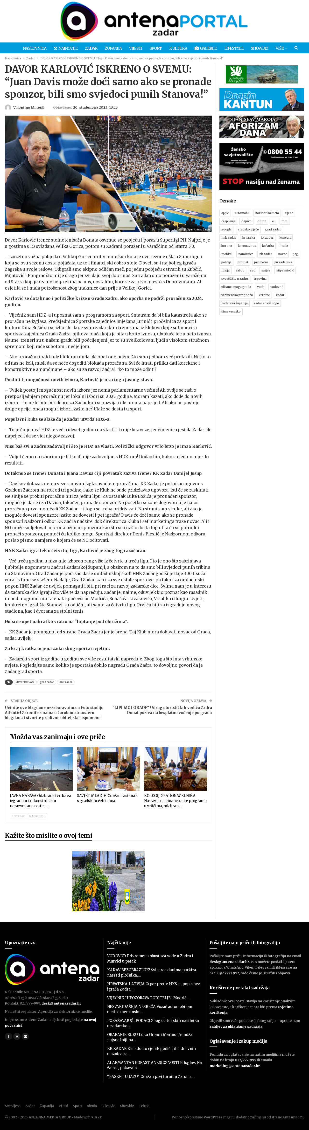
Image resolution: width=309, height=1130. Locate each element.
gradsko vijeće (248, 229)
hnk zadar (65, 682)
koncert (285, 237)
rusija (225, 270)
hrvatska (248, 237)
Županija (113, 48)
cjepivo (246, 221)
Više (280, 48)
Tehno (144, 1106)
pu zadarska (283, 262)
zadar (280, 295)
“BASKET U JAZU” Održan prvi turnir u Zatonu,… (151, 1076)
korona (226, 246)
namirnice (245, 254)
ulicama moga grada (236, 287)
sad (252, 270)
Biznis (92, 1106)
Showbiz (259, 48)
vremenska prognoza (237, 295)
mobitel (226, 254)
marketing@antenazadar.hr (235, 1066)
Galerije (208, 48)
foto (284, 221)
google (226, 229)
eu (273, 221)
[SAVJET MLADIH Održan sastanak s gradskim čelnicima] (108, 769)
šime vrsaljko (231, 311)
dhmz (262, 221)
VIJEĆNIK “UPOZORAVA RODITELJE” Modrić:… (148, 998)
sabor (240, 270)
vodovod (276, 287)
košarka (268, 246)
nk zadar (265, 254)
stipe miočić (285, 270)
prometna (261, 262)
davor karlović (25, 682)
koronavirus (247, 246)
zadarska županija (234, 303)
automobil (242, 213)
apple (225, 213)
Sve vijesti (13, 1106)
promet (243, 262)
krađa (284, 246)
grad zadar (47, 682)
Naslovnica (34, 48)
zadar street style (266, 303)
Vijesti (135, 48)
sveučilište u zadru (234, 278)
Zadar (91, 48)
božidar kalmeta (267, 213)
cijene (289, 213)
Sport (156, 48)
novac (282, 254)
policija (226, 262)
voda (260, 287)
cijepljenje (228, 221)
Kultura (178, 48)
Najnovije (67, 48)
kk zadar (267, 237)
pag (295, 254)
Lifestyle (234, 48)
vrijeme (264, 295)
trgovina (260, 278)
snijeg (265, 270)
